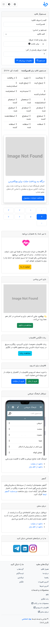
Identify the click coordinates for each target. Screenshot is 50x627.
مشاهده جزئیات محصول (33, 198)
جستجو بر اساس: (39, 30)
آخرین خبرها (44, 586)
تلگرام (21, 582)
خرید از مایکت (18, 381)
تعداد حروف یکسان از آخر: (36, 50)
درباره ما (46, 573)
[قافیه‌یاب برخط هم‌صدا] (45, 4)
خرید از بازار (32, 381)
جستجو (42, 60)
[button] (14, 4)
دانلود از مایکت (37, 464)
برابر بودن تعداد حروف (37, 39)
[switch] (42, 44)
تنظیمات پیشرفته (25, 60)
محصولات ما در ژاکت (41, 603)
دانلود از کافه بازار (36, 467)
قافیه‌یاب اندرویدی (42, 607)
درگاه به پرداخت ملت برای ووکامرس (26, 181)
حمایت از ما (25, 266)
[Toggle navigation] (3, 4)
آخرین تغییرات (43, 582)
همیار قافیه (45, 569)
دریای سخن (44, 612)
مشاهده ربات (25, 353)
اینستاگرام (20, 573)
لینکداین (21, 577)
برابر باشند (35, 43)
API (47, 595)
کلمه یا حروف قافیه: (38, 20)
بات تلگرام (45, 599)
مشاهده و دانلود (25, 325)
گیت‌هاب (20, 569)
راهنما (46, 577)
